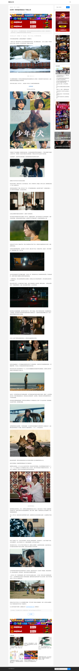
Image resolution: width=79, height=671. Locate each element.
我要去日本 (11, 2)
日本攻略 (13, 12)
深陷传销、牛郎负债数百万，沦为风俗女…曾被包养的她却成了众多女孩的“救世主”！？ (30, 644)
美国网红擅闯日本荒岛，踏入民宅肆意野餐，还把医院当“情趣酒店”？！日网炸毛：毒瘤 (44, 658)
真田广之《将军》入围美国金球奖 (63, 89)
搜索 (68, 7)
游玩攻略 (18, 7)
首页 (14, 7)
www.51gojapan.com (30, 606)
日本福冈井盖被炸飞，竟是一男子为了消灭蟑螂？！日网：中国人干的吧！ (16, 647)
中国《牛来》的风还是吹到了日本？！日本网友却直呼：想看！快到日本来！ (44, 647)
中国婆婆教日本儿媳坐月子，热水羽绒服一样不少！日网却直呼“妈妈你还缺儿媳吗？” (16, 661)
